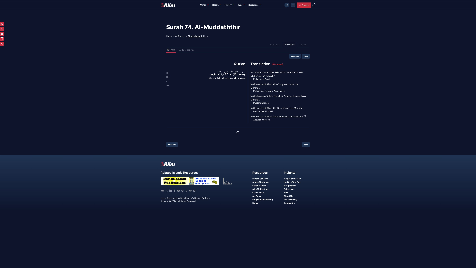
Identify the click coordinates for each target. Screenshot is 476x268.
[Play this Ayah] (169, 73)
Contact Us (289, 203)
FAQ (286, 192)
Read (173, 49)
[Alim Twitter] (167, 191)
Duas (240, 5)
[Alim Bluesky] (190, 191)
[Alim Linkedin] (171, 191)
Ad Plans (256, 196)
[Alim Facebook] (175, 191)
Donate (305, 5)
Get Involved (258, 192)
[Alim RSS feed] (194, 191)
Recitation (274, 44)
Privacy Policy (290, 199)
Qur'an (203, 5)
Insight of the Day (292, 178)
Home (169, 36)
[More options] (167, 85)
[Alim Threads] (186, 191)
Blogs (255, 203)
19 (305, 116)
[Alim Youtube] (178, 191)
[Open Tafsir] (167, 77)
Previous (295, 56)
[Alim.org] (169, 5)
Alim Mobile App (260, 189)
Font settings (188, 50)
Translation (289, 44)
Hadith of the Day (292, 182)
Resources (253, 5)
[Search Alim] (286, 5)
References (289, 189)
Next (306, 56)
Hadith (215, 5)
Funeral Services (260, 178)
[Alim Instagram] (182, 191)
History (228, 5)
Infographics (290, 185)
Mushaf (303, 44)
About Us (288, 196)
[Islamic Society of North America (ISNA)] (232, 181)
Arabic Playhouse (260, 182)
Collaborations (259, 185)
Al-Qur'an (179, 36)
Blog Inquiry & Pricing (262, 199)
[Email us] (163, 191)
